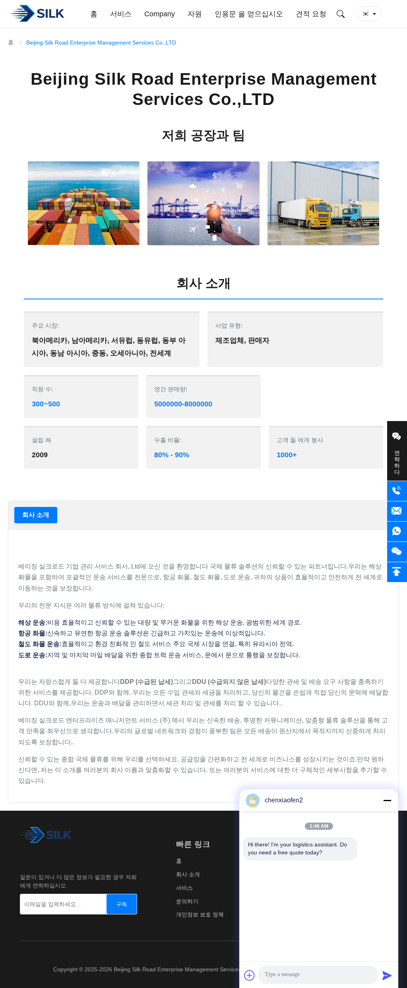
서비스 (184, 888)
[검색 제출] (341, 14)
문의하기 (187, 901)
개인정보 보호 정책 (200, 914)
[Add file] (249, 975)
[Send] (387, 975)
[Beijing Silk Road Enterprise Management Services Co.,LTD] (38, 13)
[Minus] (387, 800)
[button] (369, 13)
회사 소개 (35, 514)
